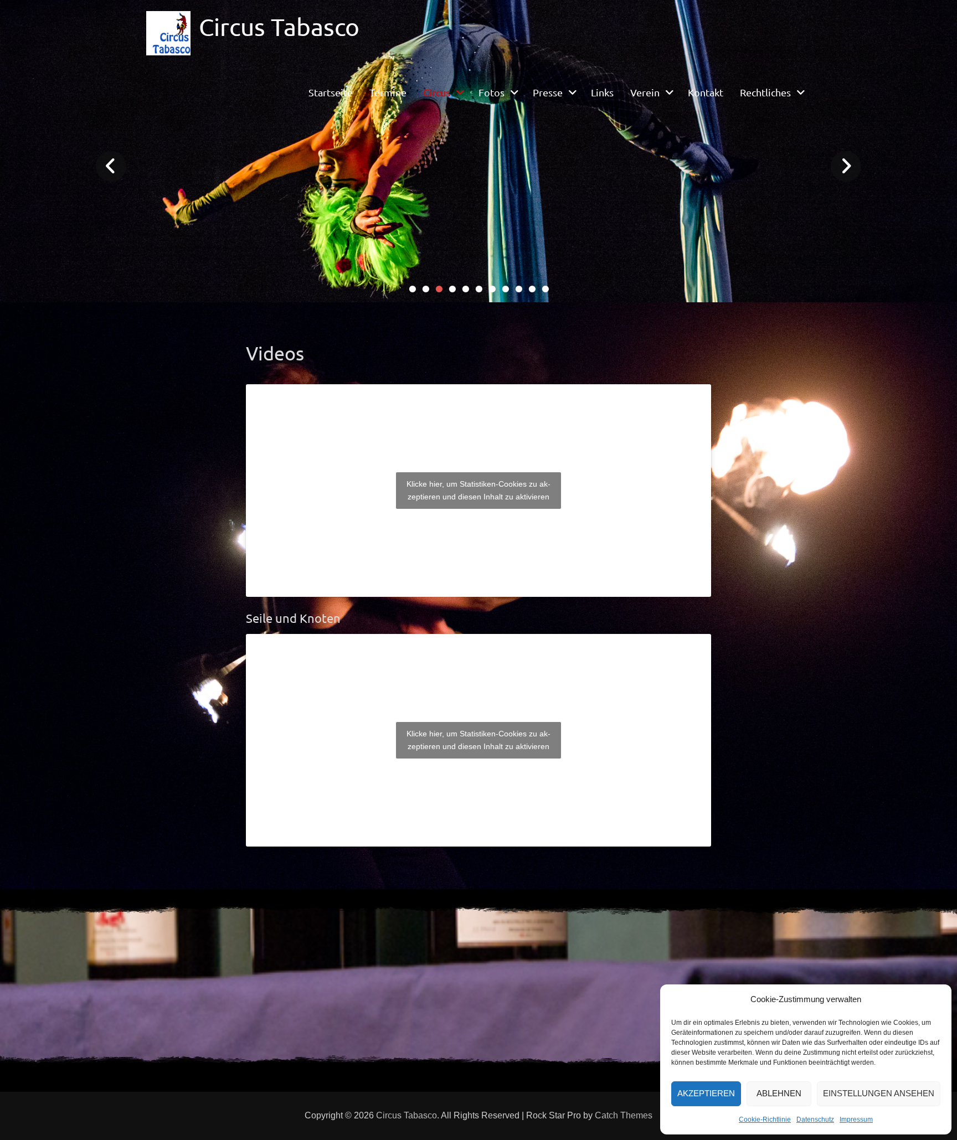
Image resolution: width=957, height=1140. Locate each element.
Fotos (491, 92)
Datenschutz (815, 1119)
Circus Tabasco (279, 26)
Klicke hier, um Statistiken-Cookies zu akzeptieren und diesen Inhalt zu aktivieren (478, 490)
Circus (436, 92)
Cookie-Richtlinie (765, 1119)
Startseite (330, 92)
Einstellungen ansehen (878, 1093)
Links (602, 92)
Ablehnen (779, 1093)
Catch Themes (623, 1115)
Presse (548, 92)
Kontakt (705, 92)
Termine (388, 92)
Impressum (856, 1119)
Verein (645, 92)
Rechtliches (765, 92)
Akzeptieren (706, 1093)
